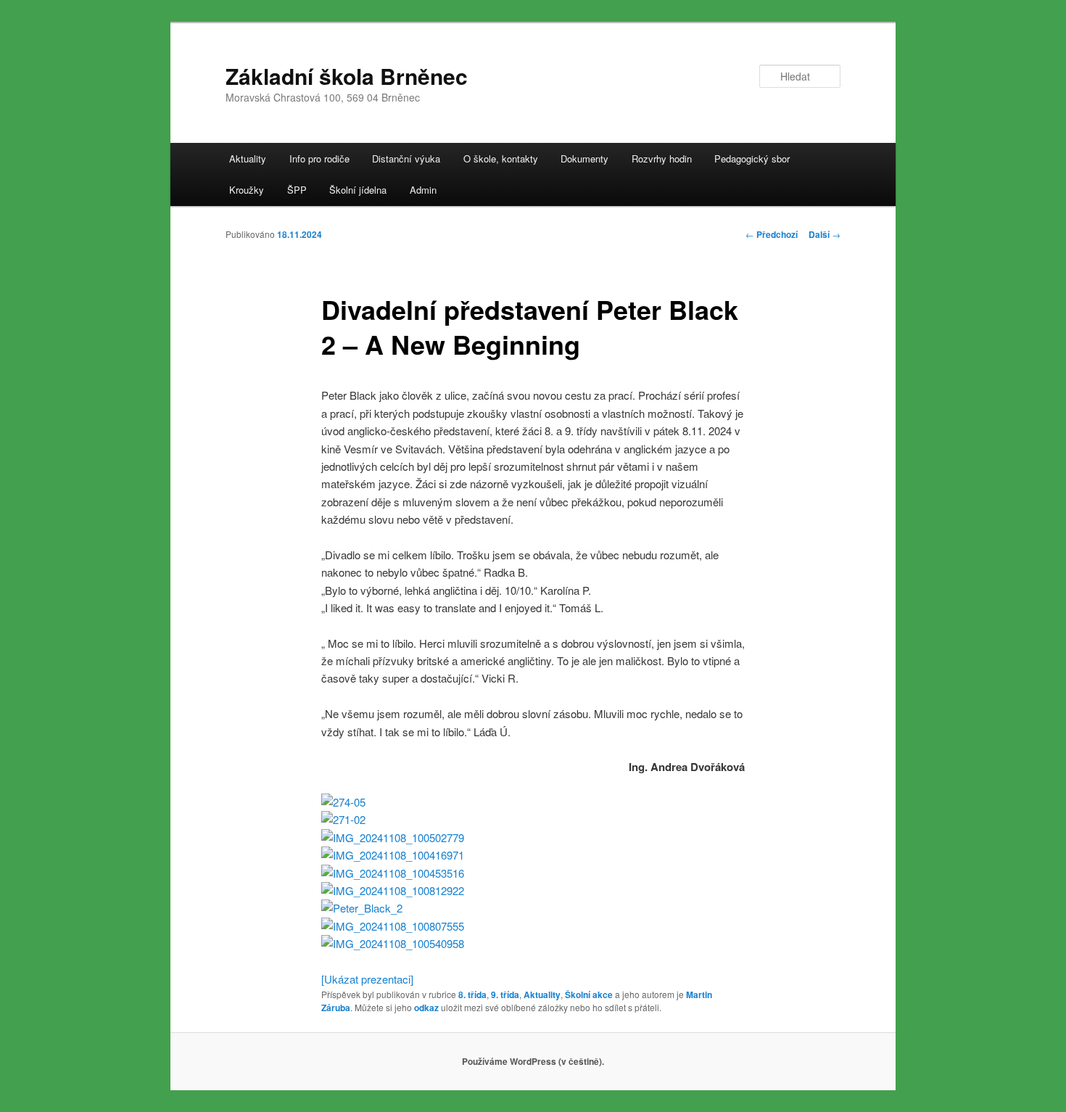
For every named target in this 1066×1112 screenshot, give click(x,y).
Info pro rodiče (319, 158)
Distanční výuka (406, 158)
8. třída (472, 994)
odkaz (426, 1007)
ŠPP (297, 190)
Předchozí (771, 234)
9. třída (505, 994)
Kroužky (246, 190)
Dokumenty (584, 158)
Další (824, 234)
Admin (423, 190)
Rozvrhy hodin (662, 158)
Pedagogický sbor (752, 158)
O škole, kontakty (500, 158)
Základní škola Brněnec (347, 75)
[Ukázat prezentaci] (367, 979)
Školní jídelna (358, 190)
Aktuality (247, 158)
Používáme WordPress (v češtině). (533, 1061)
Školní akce (589, 994)
